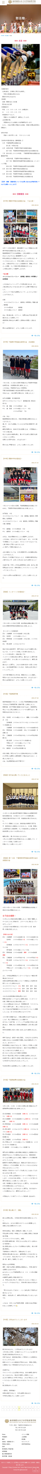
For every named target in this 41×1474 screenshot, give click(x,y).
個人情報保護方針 (7, 1454)
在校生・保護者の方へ (8, 1441)
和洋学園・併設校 (7, 1456)
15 (33, 1408)
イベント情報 (25, 1434)
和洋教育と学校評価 (7, 1449)
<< (2, 1408)
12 (24, 1408)
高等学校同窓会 (26, 1444)
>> (38, 1408)
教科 (3, 1439)
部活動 (6, 35)
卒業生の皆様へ (6, 1444)
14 (30, 1408)
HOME (2, 35)
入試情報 (24, 1437)
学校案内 (4, 1437)
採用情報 (4, 1451)
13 (27, 1408)
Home (3, 1434)
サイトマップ (25, 1441)
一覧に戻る (36, 335)
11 (21, 1408)
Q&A (3, 1446)
